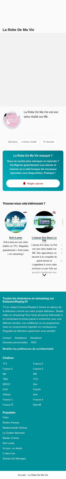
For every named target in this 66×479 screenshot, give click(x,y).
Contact (7, 337)
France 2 (38, 363)
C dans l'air (9, 453)
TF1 (5, 363)
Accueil (22, 475)
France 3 (8, 368)
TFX (35, 379)
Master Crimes (11, 438)
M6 (4, 373)
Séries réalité (30, 142)
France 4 (38, 399)
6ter (35, 384)
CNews (7, 394)
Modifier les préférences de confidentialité (28, 348)
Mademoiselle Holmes (15, 427)
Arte (35, 394)
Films (6, 417)
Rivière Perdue (11, 422)
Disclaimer (36, 337)
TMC (5, 379)
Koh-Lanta (8, 443)
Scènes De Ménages (14, 458)
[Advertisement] (33, 69)
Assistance (21, 337)
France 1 (8, 399)
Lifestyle (49, 142)
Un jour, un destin (12, 448)
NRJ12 (6, 384)
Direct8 (37, 404)
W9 (35, 373)
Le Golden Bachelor (14, 432)
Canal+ (37, 389)
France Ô (8, 404)
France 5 (38, 368)
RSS (33, 342)
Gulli (5, 389)
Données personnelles (15, 342)
